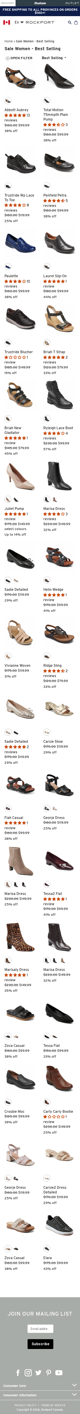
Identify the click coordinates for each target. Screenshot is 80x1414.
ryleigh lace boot (58, 428)
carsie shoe (53, 741)
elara (47, 1258)
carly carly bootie (58, 1111)
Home (8, 41)
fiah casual (13, 818)
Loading (40, 1277)
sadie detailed (16, 589)
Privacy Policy (25, 1405)
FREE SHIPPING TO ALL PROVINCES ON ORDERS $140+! (40, 11)
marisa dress (54, 509)
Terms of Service (53, 1405)
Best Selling (52, 58)
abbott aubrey (16, 110)
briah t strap (54, 352)
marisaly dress (16, 970)
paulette (11, 276)
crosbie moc (14, 1111)
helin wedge (53, 589)
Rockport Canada (52, 1409)
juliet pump (14, 509)
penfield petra (54, 195)
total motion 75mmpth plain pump (55, 114)
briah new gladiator (12, 430)
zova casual (14, 1046)
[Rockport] (7, 3)
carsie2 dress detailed (54, 1189)
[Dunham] (40, 3)
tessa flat (51, 1046)
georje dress (54, 818)
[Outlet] (72, 3)
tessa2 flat (52, 894)
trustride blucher (18, 352)
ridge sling (52, 665)
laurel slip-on (55, 276)
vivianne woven (17, 665)
